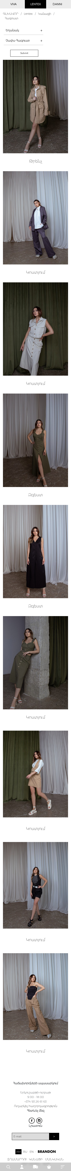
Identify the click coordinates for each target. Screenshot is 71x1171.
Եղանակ (12, 30)
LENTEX (35, 4)
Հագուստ (11, 18)
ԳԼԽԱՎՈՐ (10, 14)
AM (18, 1151)
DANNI (57, 4)
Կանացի (44, 14)
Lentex (28, 14)
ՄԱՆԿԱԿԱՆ (54, 1159)
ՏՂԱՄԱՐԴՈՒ (17, 1159)
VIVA (13, 4)
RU (25, 1151)
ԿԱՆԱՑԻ (36, 1159)
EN (32, 1151)
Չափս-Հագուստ (18, 40)
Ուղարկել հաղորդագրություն (35, 1106)
